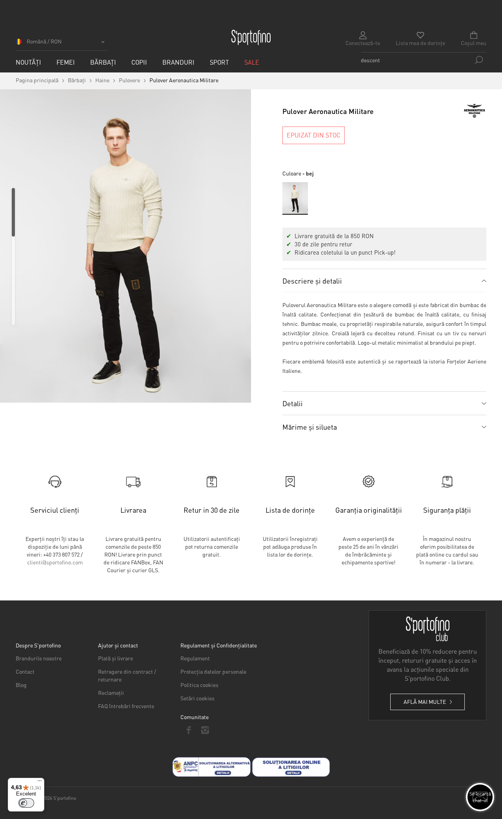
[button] (61, 44)
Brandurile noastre (39, 658)
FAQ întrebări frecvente (126, 705)
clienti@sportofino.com (55, 562)
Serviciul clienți (54, 509)
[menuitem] (28, 62)
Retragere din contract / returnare (127, 675)
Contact (25, 671)
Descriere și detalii (312, 280)
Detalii (292, 403)
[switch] (26, 803)
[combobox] (423, 59)
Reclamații (111, 692)
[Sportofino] (251, 37)
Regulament (195, 658)
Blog (21, 684)
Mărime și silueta (309, 426)
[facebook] (188, 730)
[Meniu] (39, 782)
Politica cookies (199, 684)
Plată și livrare (115, 658)
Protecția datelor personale (213, 671)
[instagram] (205, 730)
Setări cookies (197, 697)
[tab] (384, 280)
